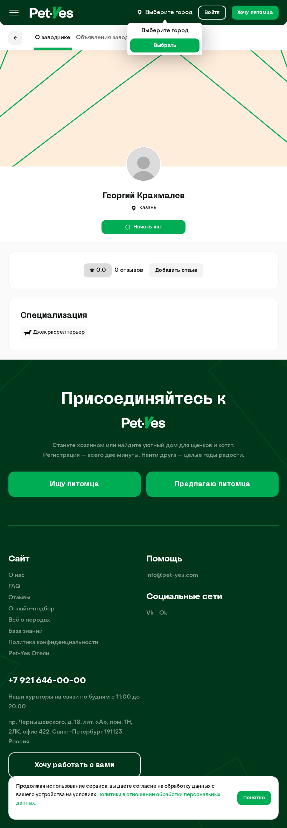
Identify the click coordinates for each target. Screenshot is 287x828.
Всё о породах (29, 620)
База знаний (25, 631)
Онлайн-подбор (31, 609)
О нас (16, 575)
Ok (163, 613)
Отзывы (19, 598)
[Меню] (14, 12)
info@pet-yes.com (172, 575)
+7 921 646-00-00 (47, 681)
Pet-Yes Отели (28, 654)
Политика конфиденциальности (53, 642)
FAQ (14, 586)
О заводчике (52, 38)
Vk (150, 613)
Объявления (108, 38)
